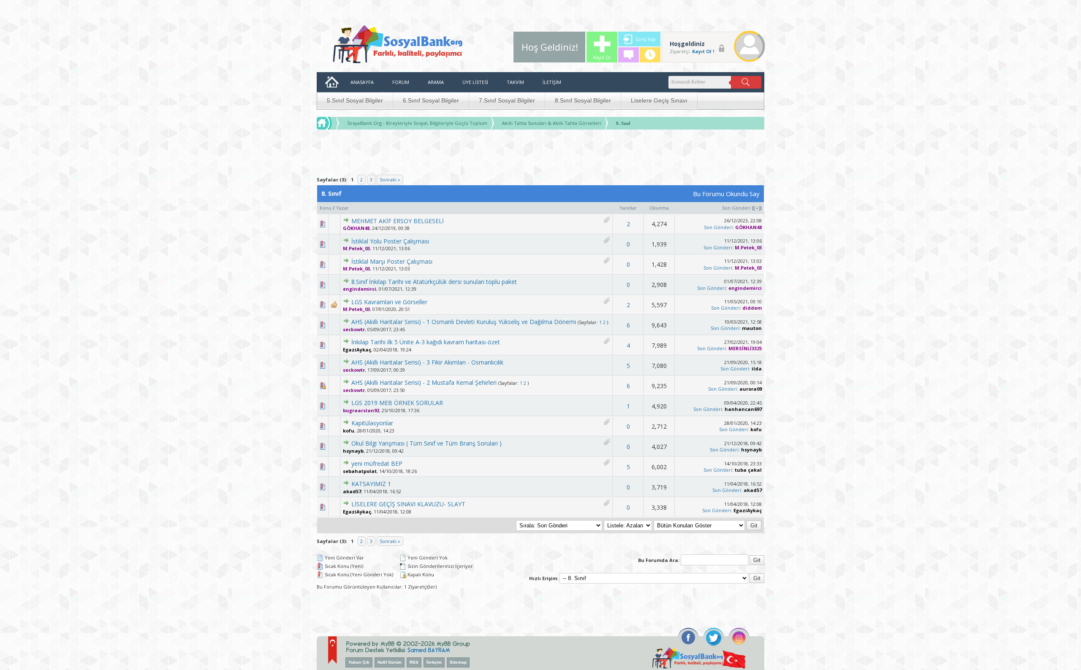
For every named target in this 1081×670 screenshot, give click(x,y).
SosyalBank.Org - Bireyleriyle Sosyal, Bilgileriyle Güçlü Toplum (417, 123)
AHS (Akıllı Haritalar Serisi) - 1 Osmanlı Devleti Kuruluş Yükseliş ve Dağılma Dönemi (463, 322)
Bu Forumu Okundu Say (726, 193)
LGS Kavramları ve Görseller (389, 302)
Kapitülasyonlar (372, 423)
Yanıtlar (628, 208)
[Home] (332, 123)
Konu (325, 208)
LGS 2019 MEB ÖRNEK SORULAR (397, 403)
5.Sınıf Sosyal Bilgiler (355, 100)
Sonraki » (390, 179)
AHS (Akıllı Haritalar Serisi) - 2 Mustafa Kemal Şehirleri (424, 382)
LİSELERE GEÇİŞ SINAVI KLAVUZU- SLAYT (408, 504)
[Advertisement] (540, 153)
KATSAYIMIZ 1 (371, 484)
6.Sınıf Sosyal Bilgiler (431, 100)
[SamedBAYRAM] (428, 649)
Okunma (659, 208)
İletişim (434, 662)
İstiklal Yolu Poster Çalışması (390, 241)
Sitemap (458, 662)
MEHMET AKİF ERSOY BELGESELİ (397, 221)
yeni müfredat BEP (376, 463)
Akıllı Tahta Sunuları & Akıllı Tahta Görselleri (551, 123)
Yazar (342, 208)
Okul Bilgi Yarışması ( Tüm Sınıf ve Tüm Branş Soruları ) (426, 443)
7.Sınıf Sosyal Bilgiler (507, 100)
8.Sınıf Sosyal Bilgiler (583, 100)
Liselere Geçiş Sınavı (659, 100)
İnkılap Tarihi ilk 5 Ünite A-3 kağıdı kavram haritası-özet (425, 342)
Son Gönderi (736, 208)
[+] (757, 208)
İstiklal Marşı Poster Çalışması (391, 261)
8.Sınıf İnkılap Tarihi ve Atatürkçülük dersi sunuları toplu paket (434, 282)
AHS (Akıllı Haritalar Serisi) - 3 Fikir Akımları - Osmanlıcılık (427, 362)
